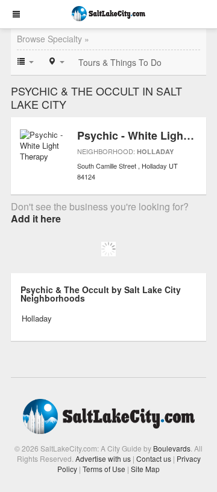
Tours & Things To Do (120, 62)
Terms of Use (104, 469)
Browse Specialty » (53, 39)
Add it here (36, 218)
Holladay (155, 151)
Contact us (153, 458)
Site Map (145, 469)
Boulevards (171, 448)
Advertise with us (103, 458)
